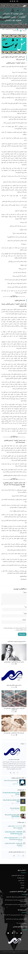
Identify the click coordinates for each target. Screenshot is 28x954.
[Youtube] (14, 856)
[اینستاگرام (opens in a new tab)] (16, 1)
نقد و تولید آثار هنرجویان (11, 29)
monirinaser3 (19, 831)
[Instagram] (17, 772)
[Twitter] (12, 933)
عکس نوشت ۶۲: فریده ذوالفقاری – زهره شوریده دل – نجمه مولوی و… (14, 709)
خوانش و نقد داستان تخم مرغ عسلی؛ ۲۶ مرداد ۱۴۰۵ (11, 793)
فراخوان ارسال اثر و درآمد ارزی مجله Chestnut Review (12, 815)
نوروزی (19, 515)
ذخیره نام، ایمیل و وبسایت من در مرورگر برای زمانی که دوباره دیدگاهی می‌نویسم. (15, 629)
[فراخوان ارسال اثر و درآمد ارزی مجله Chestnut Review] (22, 816)
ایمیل (25, 613)
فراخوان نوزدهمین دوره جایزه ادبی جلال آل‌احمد (11, 800)
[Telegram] (10, 772)
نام (25, 607)
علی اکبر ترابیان (23, 576)
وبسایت (24, 620)
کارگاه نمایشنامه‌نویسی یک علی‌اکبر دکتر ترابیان (16, 897)
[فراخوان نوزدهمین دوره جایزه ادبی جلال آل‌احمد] (22, 801)
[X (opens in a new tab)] (18, 1)
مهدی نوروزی (18, 485)
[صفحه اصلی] (26, 24)
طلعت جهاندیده (19, 843)
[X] (14, 772)
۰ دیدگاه (25, 31)
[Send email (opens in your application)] (12, 1)
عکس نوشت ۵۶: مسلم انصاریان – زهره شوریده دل (14, 733)
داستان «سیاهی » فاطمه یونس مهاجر (14, 685)
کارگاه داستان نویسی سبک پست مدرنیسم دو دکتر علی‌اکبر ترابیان (16, 905)
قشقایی (25, 378)
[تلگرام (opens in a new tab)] (10, 1)
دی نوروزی (22, 306)
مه (26, 306)
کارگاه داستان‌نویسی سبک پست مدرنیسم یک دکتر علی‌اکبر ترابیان (16, 900)
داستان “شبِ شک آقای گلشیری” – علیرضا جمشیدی (14, 662)
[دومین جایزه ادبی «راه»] (22, 808)
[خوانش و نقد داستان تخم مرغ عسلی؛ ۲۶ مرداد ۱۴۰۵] (22, 794)
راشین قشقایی (10, 63)
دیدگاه (25, 592)
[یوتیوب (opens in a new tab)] (14, 1)
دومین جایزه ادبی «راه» (15, 808)
